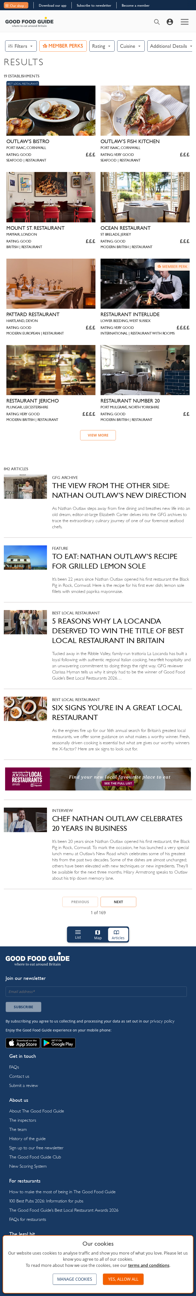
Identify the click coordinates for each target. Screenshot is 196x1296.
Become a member (136, 5)
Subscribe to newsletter (94, 5)
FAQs (14, 1067)
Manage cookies (74, 1279)
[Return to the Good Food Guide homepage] (29, 21)
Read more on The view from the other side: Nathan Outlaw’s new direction (98, 506)
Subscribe (23, 1006)
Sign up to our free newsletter (36, 1147)
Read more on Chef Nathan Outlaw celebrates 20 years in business (98, 848)
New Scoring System (28, 1166)
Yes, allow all (123, 1279)
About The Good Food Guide (36, 1111)
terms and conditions (148, 1265)
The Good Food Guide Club (35, 1157)
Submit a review (23, 1085)
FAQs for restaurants (27, 1219)
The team (18, 1129)
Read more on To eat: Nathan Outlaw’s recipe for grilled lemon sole (98, 573)
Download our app (52, 5)
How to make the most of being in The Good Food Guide (62, 1191)
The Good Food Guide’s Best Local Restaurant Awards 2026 (63, 1210)
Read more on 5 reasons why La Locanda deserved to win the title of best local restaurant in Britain (98, 649)
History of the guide (27, 1138)
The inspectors (22, 1120)
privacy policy (162, 1021)
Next (118, 901)
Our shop (17, 6)
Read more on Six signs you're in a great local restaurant (98, 728)
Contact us (19, 1076)
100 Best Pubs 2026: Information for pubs (46, 1200)
